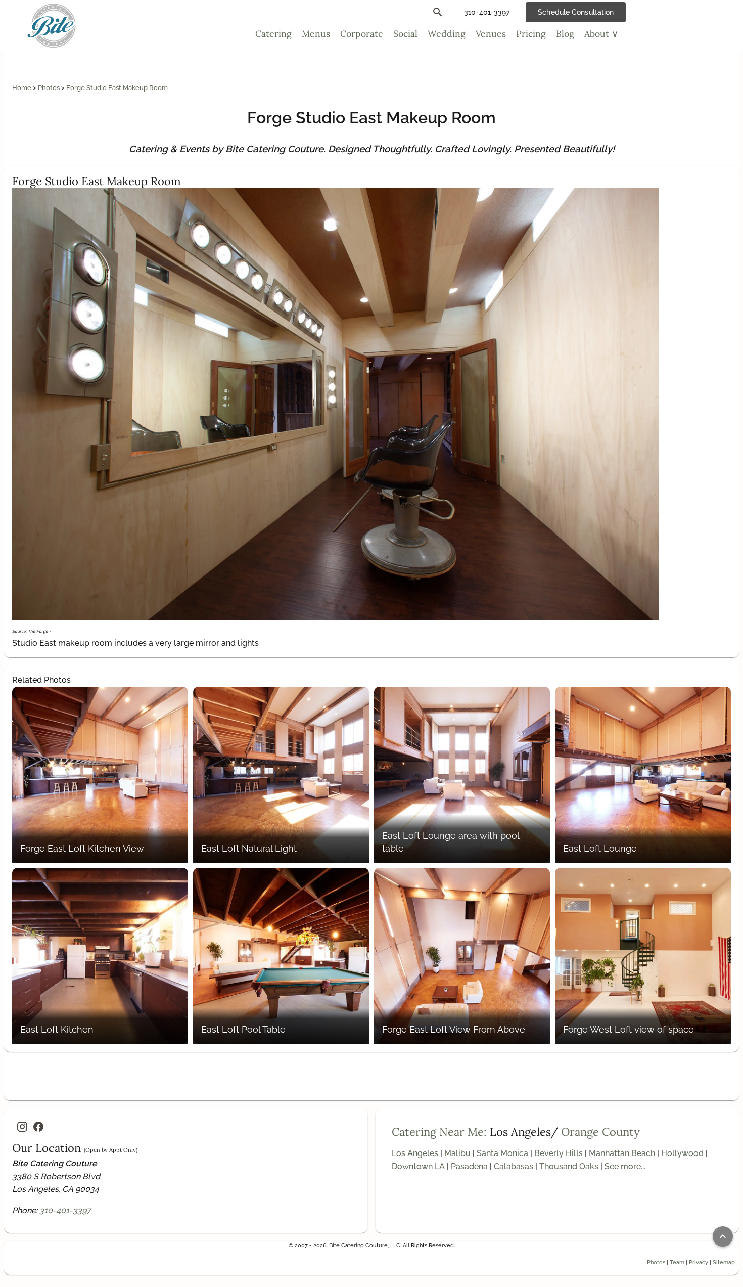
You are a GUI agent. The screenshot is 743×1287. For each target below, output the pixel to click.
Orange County (600, 1132)
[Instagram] (22, 1127)
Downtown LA (418, 1166)
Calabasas (513, 1166)
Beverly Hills (558, 1153)
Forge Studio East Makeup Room (117, 88)
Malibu (457, 1153)
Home (22, 88)
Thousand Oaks (568, 1166)
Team (677, 1262)
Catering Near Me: (439, 1132)
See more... (625, 1166)
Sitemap (724, 1262)
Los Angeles (415, 1153)
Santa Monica (502, 1153)
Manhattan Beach (622, 1153)
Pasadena (469, 1166)
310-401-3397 (65, 1210)
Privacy (698, 1262)
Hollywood (682, 1153)
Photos (49, 88)
